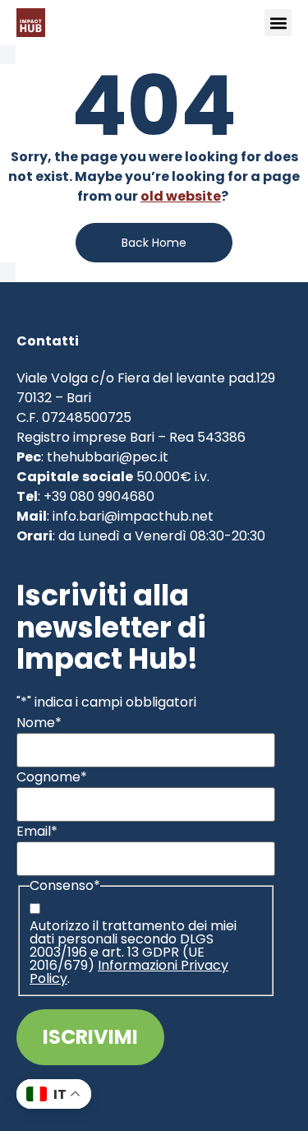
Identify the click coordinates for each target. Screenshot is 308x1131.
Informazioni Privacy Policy (129, 972)
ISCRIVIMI (90, 1036)
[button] (278, 22)
